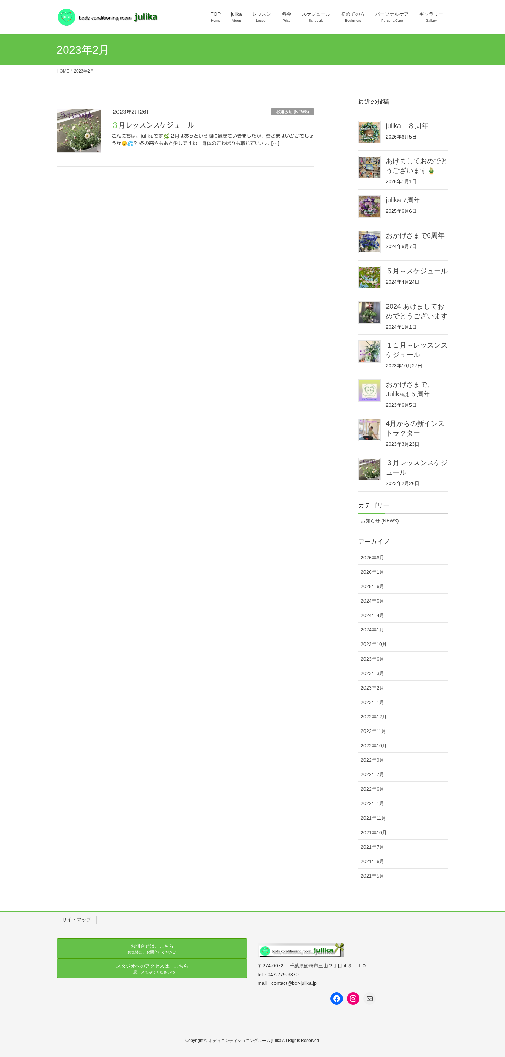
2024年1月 (372, 629)
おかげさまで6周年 (415, 235)
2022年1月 (372, 803)
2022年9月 (372, 760)
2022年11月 (373, 731)
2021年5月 (372, 876)
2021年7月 (372, 847)
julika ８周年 (407, 126)
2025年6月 (372, 586)
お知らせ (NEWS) (292, 112)
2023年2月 (372, 688)
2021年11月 (373, 818)
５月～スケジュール (417, 271)
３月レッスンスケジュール (153, 125)
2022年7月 (372, 774)
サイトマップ (76, 919)
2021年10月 (374, 832)
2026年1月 (372, 572)
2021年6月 (372, 861)
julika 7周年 (403, 200)
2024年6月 (372, 601)
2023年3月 (372, 673)
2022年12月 (374, 716)
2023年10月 (374, 644)
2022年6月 (372, 789)
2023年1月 (372, 702)
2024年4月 (372, 615)
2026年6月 (372, 557)
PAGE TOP (487, 1019)
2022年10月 (374, 745)
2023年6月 (372, 659)
